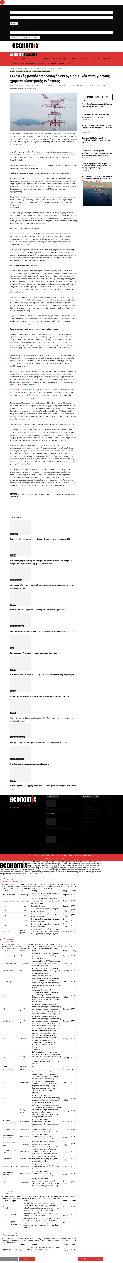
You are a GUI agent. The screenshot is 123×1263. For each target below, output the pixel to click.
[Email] (54, 508)
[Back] (11, 6)
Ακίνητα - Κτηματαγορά (17, 626)
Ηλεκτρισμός (35, 71)
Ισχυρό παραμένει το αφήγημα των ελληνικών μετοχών (29, 764)
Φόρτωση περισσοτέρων (91, 181)
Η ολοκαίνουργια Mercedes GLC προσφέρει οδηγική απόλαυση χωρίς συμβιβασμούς (39, 696)
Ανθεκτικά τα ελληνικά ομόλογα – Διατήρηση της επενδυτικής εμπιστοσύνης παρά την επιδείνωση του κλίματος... (97, 153)
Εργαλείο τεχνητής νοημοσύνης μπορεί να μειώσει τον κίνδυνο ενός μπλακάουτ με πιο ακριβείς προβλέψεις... (96, 165)
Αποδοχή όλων (26, 1259)
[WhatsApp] (41, 508)
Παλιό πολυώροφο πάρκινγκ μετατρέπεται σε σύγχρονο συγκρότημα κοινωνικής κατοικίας (42, 631)
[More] (63, 508)
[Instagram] (12, 807)
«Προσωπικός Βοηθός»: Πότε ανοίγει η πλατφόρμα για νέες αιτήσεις (95, 116)
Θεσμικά (15, 63)
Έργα (31, 59)
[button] (110, 55)
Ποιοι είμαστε (33, 855)
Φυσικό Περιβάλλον (60, 59)
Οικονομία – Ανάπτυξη (102, 59)
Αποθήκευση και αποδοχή (90, 1259)
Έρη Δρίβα (20, 88)
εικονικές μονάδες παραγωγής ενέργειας (33, 494)
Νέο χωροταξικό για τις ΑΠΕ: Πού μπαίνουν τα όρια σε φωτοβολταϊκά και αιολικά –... (97, 177)
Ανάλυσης (9, 1191)
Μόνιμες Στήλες (64, 63)
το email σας (14, 35)
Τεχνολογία (85, 59)
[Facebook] (28, 508)
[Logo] (17, 55)
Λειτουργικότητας (12, 1233)
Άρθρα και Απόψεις (28, 63)
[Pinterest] (37, 508)
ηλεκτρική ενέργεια (70, 494)
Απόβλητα (74, 59)
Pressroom (51, 63)
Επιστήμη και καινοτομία (17, 737)
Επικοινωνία (42, 855)
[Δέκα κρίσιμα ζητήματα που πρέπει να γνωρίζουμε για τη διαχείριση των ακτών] (43, 731)
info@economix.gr (26, 805)
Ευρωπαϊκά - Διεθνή (26, 71)
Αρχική (14, 59)
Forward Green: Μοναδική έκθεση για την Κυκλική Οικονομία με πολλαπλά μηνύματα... (60, 828)
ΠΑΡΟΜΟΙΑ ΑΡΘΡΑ (15, 518)
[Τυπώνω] (59, 508)
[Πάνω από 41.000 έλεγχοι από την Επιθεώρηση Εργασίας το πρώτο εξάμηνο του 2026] (43, 527)
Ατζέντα (41, 63)
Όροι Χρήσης (51, 855)
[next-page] (12, 790)
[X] (32, 508)
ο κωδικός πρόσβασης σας (20, 21)
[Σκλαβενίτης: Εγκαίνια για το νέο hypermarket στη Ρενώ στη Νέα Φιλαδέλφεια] (61, 803)
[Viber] (46, 508)
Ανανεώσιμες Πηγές (16, 580)
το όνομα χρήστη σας (18, 15)
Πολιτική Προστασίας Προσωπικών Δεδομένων (81, 855)
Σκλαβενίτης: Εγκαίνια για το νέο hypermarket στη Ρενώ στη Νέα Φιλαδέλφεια (60, 810)
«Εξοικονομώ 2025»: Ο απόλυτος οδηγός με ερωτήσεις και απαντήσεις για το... (59, 846)
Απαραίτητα (10, 879)
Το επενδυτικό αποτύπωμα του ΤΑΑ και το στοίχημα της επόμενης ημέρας (97, 105)
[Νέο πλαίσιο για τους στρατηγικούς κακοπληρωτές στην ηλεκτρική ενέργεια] (43, 598)
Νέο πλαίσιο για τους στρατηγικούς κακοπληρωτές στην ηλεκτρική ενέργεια (37, 610)
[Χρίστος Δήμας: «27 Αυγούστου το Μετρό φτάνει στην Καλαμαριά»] (43, 642)
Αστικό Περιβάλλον (42, 59)
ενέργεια (48, 494)
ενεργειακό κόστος (58, 494)
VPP (19, 494)
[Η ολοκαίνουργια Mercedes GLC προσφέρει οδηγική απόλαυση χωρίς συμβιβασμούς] (43, 685)
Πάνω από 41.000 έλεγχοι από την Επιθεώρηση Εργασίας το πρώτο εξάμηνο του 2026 (40, 539)
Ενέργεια (23, 59)
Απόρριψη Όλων (9, 1259)
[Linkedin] (50, 508)
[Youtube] (18, 807)
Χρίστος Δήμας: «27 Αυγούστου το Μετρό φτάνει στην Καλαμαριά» (33, 653)
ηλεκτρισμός (14, 496)
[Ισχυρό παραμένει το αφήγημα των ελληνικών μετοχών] (43, 753)
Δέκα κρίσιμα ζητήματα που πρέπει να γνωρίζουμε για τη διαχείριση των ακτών (38, 742)
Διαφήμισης (10, 939)
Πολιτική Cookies (61, 855)
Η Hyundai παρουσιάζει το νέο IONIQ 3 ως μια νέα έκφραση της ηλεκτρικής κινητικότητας (42, 675)
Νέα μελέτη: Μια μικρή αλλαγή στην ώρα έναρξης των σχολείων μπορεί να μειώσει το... (97, 127)
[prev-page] (11, 790)
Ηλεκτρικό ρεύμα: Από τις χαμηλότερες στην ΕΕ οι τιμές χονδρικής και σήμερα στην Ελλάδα (43, 786)
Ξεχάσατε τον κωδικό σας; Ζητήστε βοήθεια (26, 26)
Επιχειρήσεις (14, 534)
